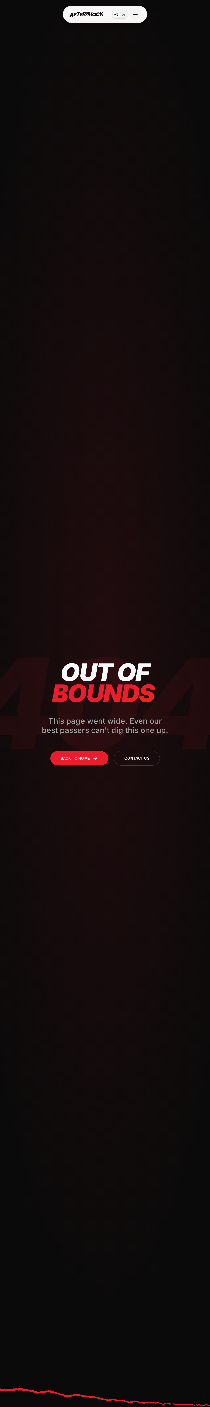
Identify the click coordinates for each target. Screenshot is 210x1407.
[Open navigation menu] (135, 14)
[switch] (120, 14)
